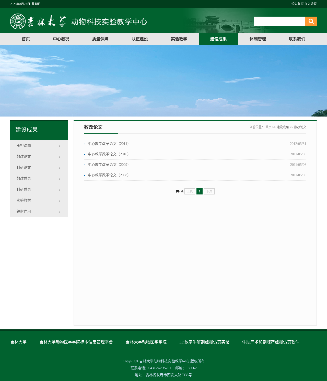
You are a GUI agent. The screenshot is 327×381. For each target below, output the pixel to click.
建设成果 (218, 39)
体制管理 (258, 39)
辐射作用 (24, 211)
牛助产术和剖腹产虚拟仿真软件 (270, 342)
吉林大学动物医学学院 (146, 342)
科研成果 (24, 189)
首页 (26, 39)
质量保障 (100, 39)
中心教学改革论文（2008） (109, 175)
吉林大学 (18, 342)
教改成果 (24, 178)
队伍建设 (140, 39)
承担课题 (24, 145)
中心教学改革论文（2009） (109, 165)
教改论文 (24, 156)
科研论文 (24, 167)
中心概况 (61, 39)
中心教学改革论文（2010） (109, 154)
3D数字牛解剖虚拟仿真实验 (204, 342)
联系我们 (297, 39)
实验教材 (24, 200)
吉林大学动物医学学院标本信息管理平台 (76, 342)
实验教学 (179, 39)
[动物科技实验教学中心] (78, 28)
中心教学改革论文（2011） (109, 144)
